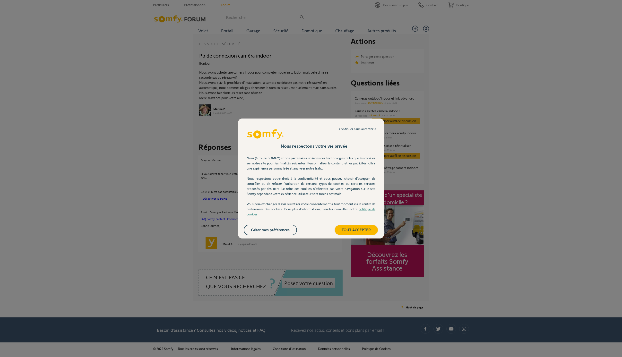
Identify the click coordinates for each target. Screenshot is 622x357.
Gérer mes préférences (270, 229)
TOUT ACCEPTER (356, 229)
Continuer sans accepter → (358, 129)
